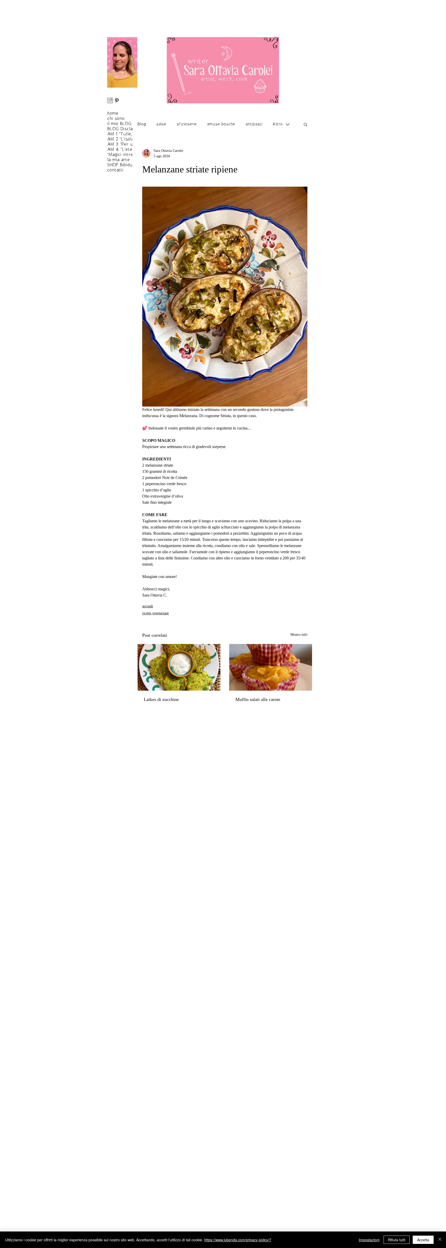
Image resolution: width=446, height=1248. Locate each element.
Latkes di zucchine (161, 699)
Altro (278, 124)
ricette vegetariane (155, 613)
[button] (305, 124)
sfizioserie (187, 124)
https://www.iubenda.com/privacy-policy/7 (237, 1239)
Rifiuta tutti (396, 1239)
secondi (147, 606)
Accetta (423, 1239)
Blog (142, 124)
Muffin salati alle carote (257, 699)
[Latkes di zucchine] (179, 667)
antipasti (253, 124)
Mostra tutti (298, 635)
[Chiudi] (440, 1240)
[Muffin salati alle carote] (270, 667)
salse (161, 124)
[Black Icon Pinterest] (117, 100)
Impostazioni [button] (369, 1239)
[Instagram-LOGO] (110, 100)
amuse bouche (221, 124)
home (112, 113)
